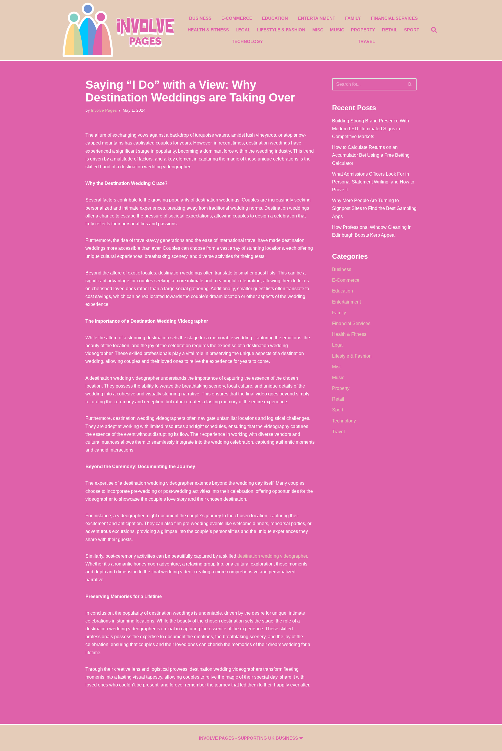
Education (275, 18)
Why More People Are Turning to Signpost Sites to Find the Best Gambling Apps (374, 208)
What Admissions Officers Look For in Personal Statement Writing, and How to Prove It (373, 182)
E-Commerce (236, 18)
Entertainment (316, 18)
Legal (243, 29)
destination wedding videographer (272, 556)
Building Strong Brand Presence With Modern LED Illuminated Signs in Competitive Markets (370, 128)
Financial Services (394, 18)
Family (353, 18)
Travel (366, 41)
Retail (389, 29)
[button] (434, 30)
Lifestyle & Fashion (281, 29)
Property (363, 29)
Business (200, 18)
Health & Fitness (208, 29)
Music (337, 29)
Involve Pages (104, 110)
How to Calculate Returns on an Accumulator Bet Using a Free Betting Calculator (371, 155)
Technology (247, 41)
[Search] (410, 84)
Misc (317, 29)
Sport (411, 29)
